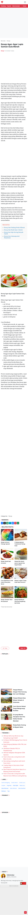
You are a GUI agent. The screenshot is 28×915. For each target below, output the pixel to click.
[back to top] (25, 912)
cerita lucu (22, 782)
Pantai (24, 6)
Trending (3, 6)
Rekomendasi (16, 6)
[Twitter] (4, 523)
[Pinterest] (15, 523)
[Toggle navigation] (25, 2)
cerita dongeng (5, 782)
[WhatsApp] (18, 523)
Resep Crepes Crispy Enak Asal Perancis (20, 581)
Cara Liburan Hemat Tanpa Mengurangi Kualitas (19, 708)
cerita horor (14, 782)
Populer (9, 6)
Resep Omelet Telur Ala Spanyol (7, 600)
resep (2, 51)
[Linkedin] (13, 523)
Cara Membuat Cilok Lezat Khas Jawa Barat (7, 582)
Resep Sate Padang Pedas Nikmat (14, 227)
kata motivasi (4, 788)
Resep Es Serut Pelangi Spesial (5, 543)
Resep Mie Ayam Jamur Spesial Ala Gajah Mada (20, 563)
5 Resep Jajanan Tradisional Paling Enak (20, 543)
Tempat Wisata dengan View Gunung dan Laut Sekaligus (20, 692)
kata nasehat (21, 788)
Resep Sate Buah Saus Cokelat (13, 230)
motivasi (3, 791)
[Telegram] (10, 523)
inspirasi (9, 785)
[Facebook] (2, 523)
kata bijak (15, 785)
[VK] (7, 523)
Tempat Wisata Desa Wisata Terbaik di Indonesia (19, 700)
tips (8, 791)
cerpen (3, 785)
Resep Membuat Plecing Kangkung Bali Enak (20, 601)
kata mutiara (13, 788)
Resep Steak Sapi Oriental (6, 562)
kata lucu (22, 785)
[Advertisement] (14, 23)
